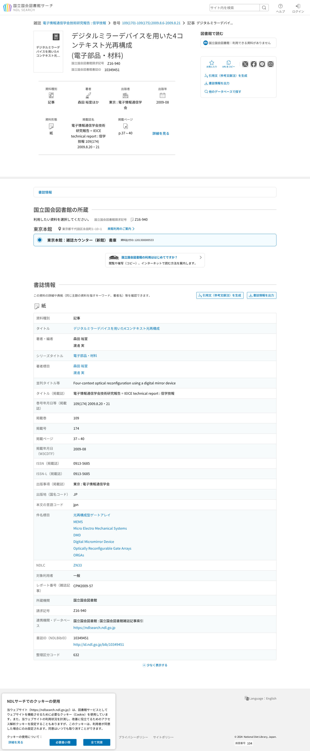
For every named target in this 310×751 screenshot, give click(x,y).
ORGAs (78, 554)
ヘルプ (280, 11)
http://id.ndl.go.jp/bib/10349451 (98, 644)
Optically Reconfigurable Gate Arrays (102, 548)
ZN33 (77, 565)
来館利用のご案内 (119, 228)
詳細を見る (160, 133)
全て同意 (97, 742)
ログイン (298, 11)
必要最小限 (63, 742)
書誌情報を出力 (219, 83)
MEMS (78, 521)
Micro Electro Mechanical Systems (100, 528)
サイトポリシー (163, 737)
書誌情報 (45, 192)
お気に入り (211, 66)
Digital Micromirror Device (93, 541)
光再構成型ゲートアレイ (92, 514)
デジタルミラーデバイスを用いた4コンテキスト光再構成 (116, 328)
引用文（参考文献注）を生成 (228, 75)
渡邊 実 (78, 372)
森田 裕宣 (80, 365)
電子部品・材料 (85, 355)
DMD (77, 534)
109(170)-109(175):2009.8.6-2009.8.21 (151, 22)
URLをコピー (228, 66)
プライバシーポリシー (133, 737)
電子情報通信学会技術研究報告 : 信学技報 (74, 22)
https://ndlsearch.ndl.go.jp (94, 627)
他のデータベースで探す (225, 91)
